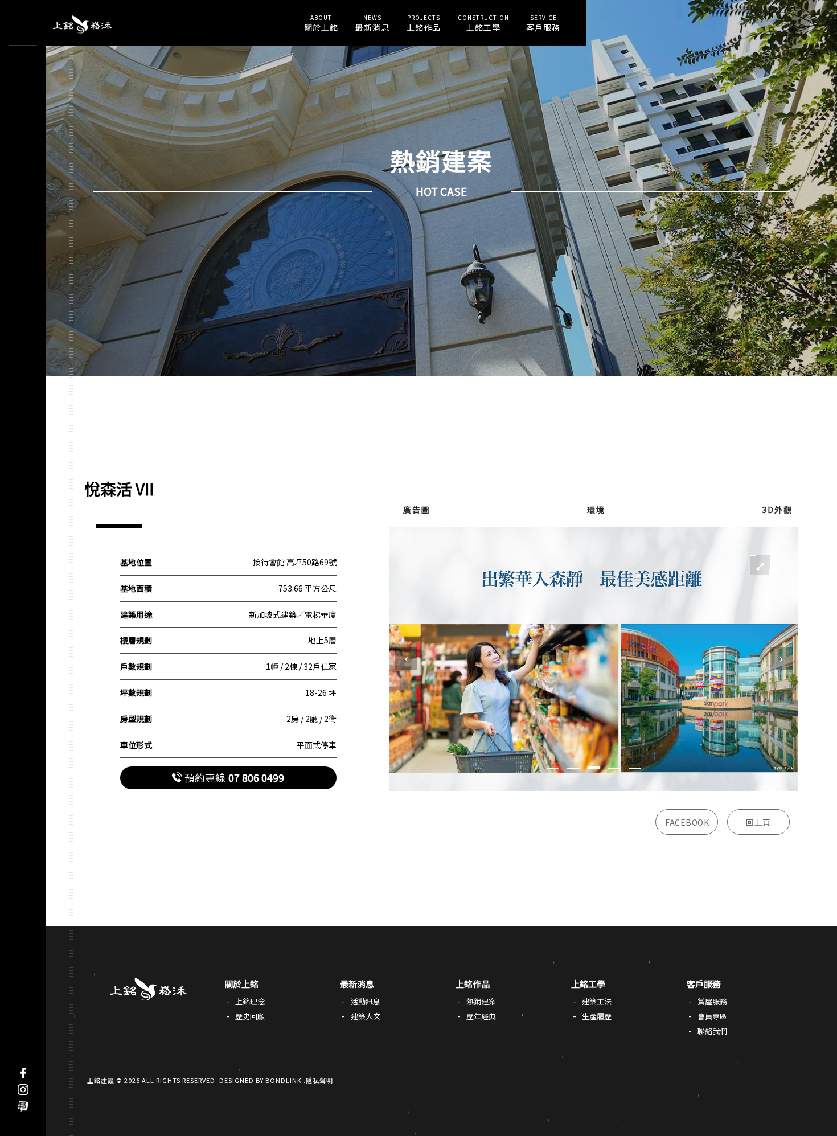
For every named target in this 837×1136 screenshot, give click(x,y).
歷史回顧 (250, 1016)
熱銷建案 (481, 1001)
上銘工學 (483, 23)
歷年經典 (481, 1016)
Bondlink (283, 1080)
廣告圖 (416, 509)
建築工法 (597, 1001)
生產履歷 (597, 1016)
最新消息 (372, 23)
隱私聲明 (319, 1080)
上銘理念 (250, 1001)
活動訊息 (365, 1001)
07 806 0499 (234, 777)
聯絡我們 (712, 1031)
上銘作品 (424, 23)
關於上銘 (321, 23)
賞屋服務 (712, 1001)
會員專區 (712, 1016)
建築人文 (365, 1016)
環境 (596, 509)
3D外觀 (777, 509)
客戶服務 (543, 23)
